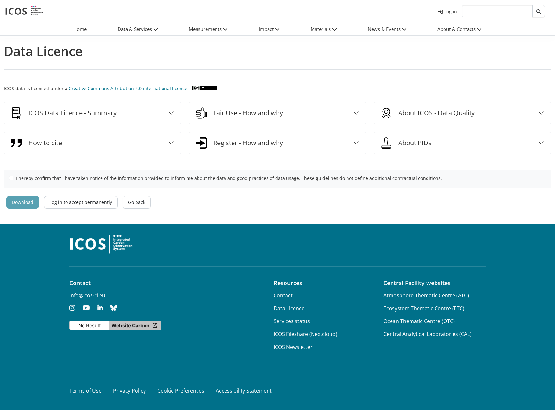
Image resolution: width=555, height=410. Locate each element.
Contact (283, 295)
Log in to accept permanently (80, 202)
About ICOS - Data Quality (436, 112)
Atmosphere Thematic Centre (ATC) (426, 295)
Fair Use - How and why (248, 112)
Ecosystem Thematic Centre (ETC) (423, 308)
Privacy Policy (129, 390)
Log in (450, 11)
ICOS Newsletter (293, 346)
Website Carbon (130, 325)
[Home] (24, 11)
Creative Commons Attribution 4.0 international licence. (129, 88)
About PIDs (415, 142)
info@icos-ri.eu (87, 295)
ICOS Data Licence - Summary (72, 112)
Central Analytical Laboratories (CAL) (427, 334)
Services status (292, 321)
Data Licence (289, 308)
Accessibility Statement (244, 390)
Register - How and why (248, 142)
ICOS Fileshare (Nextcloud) (305, 334)
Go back (136, 202)
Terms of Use (85, 390)
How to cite (45, 142)
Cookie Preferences (180, 390)
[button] (137, 29)
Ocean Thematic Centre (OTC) (419, 321)
